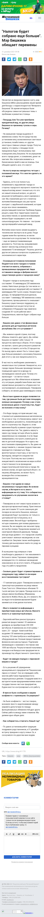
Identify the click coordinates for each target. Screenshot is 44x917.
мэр (18, 756)
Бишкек (10, 756)
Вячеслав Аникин (8, 54)
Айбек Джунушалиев (32, 756)
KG (31, 18)
